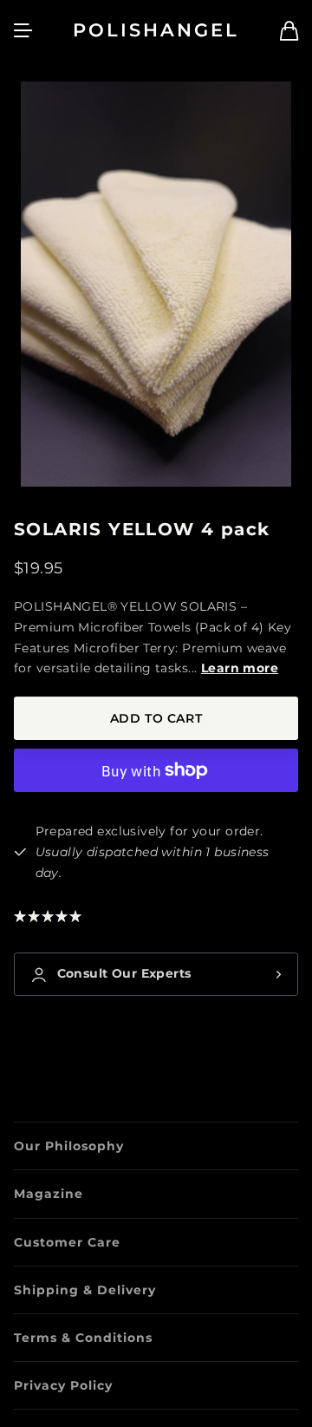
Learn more (239, 668)
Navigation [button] (23, 30)
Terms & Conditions (83, 1337)
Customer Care (67, 1242)
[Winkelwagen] (289, 31)
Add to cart (156, 718)
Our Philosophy (69, 1146)
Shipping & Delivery (85, 1290)
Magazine (48, 1193)
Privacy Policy (63, 1385)
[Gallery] (156, 284)
